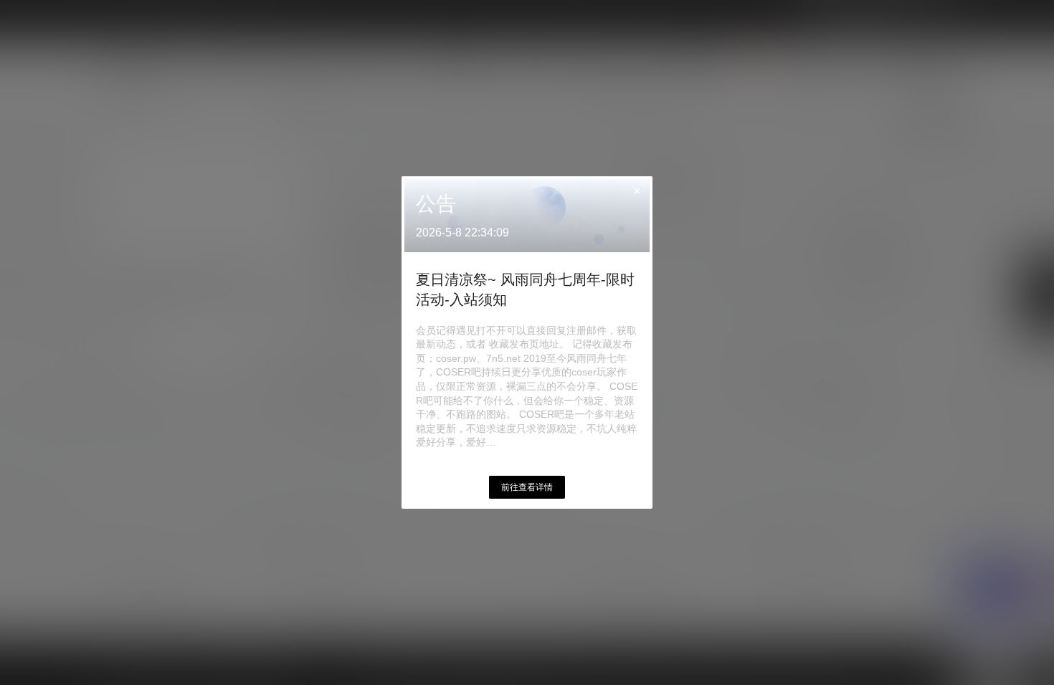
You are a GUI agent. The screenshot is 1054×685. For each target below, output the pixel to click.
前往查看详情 (527, 487)
